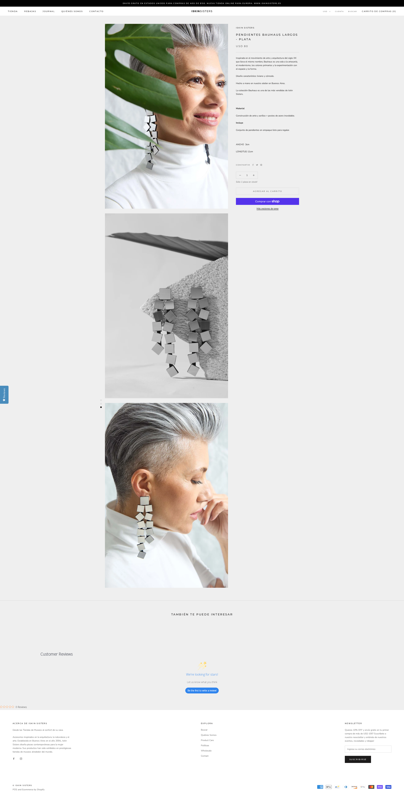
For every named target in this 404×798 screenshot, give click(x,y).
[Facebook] (253, 165)
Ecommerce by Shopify (33, 789)
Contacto (96, 11)
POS (15, 789)
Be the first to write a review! (202, 690)
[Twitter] (257, 165)
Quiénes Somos (72, 11)
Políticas (205, 745)
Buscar (352, 11)
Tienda (13, 11)
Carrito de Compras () (379, 11)
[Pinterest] (261, 165)
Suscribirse (357, 759)
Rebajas (30, 11)
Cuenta (339, 11)
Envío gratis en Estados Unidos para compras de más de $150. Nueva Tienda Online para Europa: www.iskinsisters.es (202, 3)
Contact (204, 755)
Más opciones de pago (268, 208)
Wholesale (206, 750)
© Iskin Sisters (22, 785)
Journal (49, 11)
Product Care (207, 740)
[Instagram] (21, 758)
